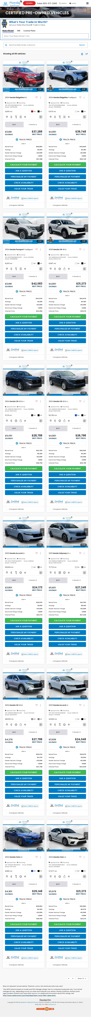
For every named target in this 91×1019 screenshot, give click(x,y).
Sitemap (30, 1002)
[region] (23, 153)
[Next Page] (73, 979)
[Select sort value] (86, 54)
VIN (18, 30)
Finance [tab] (33, 125)
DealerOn (23, 1002)
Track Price (25, 139)
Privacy (36, 1002)
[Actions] (40, 98)
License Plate (29, 30)
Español (29, 3)
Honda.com (52, 1004)
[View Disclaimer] (25, 117)
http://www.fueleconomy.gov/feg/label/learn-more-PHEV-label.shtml (29, 995)
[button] (42, 76)
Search (82, 45)
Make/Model (8, 30)
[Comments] (40, 116)
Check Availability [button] (24, 182)
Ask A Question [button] (24, 170)
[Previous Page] (68, 979)
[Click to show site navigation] (87, 3)
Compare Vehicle (16, 205)
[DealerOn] (45, 1000)
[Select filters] (82, 53)
